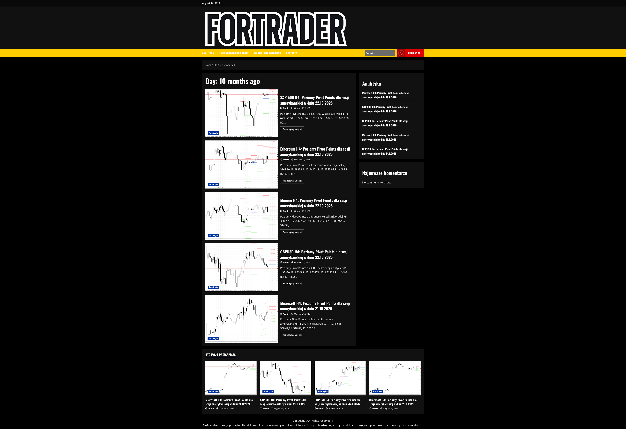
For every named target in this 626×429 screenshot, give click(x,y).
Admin (286, 108)
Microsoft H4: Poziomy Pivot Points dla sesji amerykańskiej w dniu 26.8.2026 (229, 402)
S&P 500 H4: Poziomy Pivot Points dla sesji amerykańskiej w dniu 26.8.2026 (283, 402)
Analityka (208, 53)
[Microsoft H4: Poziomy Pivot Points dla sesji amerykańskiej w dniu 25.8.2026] (395, 378)
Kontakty (291, 53)
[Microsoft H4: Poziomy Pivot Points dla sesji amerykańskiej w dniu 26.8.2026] (231, 378)
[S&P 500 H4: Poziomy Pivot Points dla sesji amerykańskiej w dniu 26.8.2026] (285, 378)
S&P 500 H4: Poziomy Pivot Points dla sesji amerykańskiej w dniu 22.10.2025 (241, 113)
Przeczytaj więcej (293, 129)
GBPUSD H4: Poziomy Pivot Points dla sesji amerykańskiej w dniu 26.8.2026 (337, 402)
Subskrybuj (414, 53)
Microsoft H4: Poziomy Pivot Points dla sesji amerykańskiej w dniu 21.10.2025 (241, 319)
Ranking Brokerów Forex (234, 53)
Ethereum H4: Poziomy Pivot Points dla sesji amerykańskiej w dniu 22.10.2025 (241, 164)
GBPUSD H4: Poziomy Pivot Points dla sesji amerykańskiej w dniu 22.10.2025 (241, 267)
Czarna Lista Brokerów (267, 53)
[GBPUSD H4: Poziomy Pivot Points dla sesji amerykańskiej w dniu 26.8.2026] (340, 378)
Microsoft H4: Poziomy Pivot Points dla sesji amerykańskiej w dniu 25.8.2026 (393, 402)
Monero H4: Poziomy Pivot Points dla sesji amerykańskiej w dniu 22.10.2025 (241, 216)
